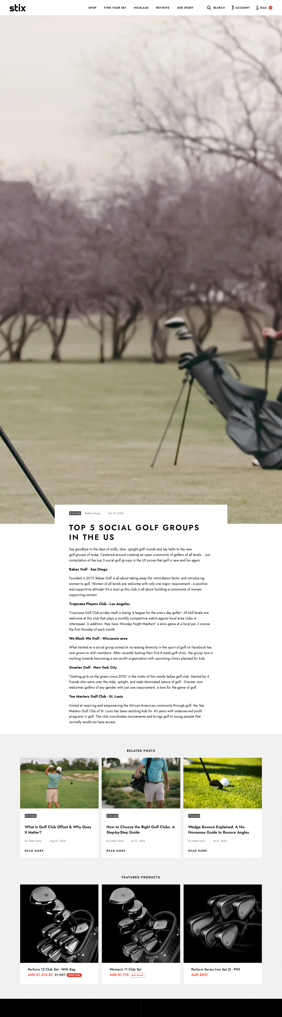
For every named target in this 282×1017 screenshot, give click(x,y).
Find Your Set (115, 7)
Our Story (185, 7)
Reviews (162, 7)
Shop (92, 7)
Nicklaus (141, 7)
